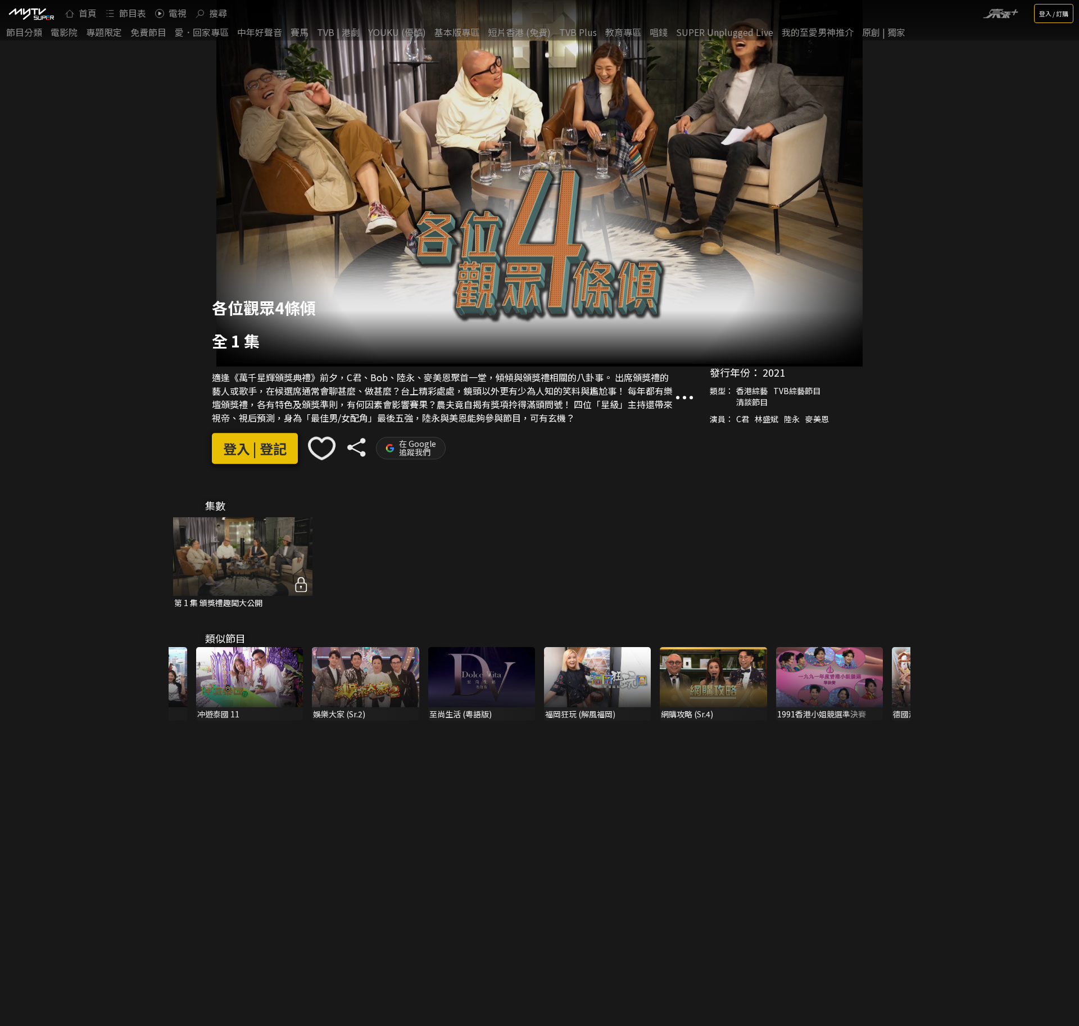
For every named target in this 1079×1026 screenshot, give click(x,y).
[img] (31, 13)
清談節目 (752, 402)
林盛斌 (766, 418)
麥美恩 (817, 418)
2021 (774, 372)
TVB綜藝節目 (796, 390)
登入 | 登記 (255, 448)
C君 (742, 418)
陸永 (792, 418)
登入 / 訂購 (1053, 13)
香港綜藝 (752, 390)
